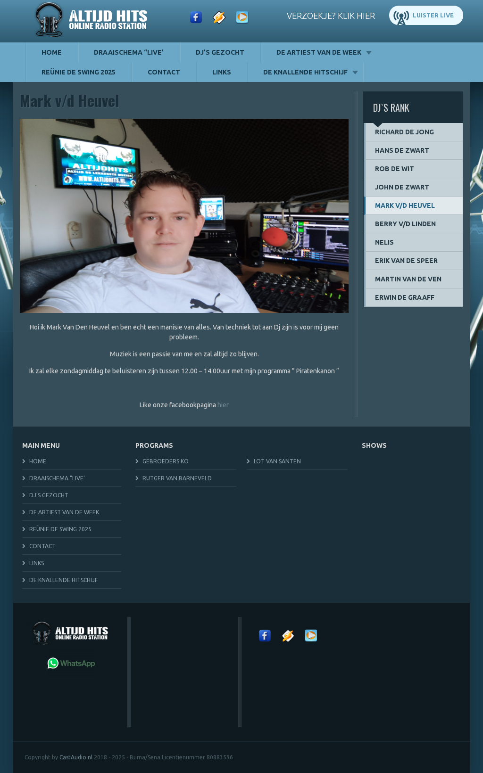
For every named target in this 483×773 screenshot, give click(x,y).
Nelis (384, 242)
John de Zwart (402, 187)
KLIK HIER (356, 15)
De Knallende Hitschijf (305, 72)
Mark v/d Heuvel (405, 205)
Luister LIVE (433, 15)
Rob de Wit (394, 169)
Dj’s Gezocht (220, 52)
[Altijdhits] (93, 21)
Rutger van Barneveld (177, 478)
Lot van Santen (277, 461)
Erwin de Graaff (404, 297)
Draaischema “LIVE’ (129, 52)
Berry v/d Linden (405, 224)
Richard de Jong (404, 132)
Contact (164, 72)
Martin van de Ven (408, 279)
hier (223, 405)
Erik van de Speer (406, 260)
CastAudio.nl (75, 757)
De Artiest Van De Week (318, 52)
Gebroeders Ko (165, 461)
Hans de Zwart (402, 150)
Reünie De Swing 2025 (79, 72)
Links (221, 72)
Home (52, 52)
